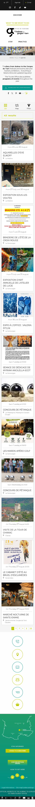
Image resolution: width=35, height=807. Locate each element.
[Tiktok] (20, 7)
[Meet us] (17, 654)
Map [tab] (17, 108)
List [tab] (5, 108)
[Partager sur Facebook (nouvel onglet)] (8, 93)
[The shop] (17, 704)
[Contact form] (17, 692)
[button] (24, 2)
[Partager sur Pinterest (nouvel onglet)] (16, 93)
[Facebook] (15, 7)
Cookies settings (28, 787)
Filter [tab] (29, 108)
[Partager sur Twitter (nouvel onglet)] (12, 93)
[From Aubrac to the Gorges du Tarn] (17, 32)
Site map (19, 787)
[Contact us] (17, 641)
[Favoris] (29, 2)
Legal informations (7, 787)
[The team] (17, 679)
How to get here (17, 769)
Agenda (17, 2)
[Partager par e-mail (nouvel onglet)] (20, 93)
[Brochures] (17, 667)
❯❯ (30, 628)
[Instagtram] (10, 7)
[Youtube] (25, 7)
